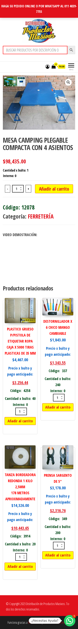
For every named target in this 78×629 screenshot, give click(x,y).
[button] (68, 82)
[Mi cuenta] (47, 66)
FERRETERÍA (41, 216)
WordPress (34, 622)
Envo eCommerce (60, 622)
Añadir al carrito (54, 189)
